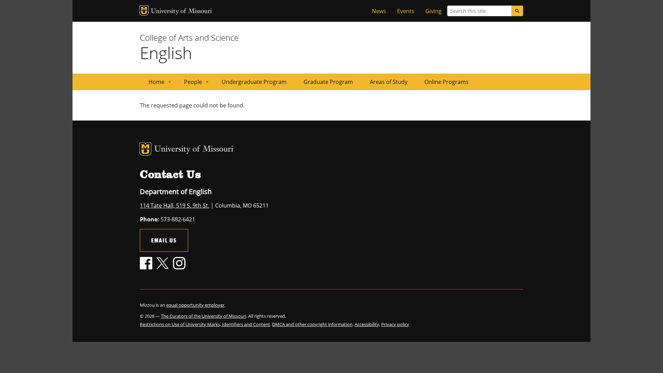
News (379, 11)
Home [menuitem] (152, 84)
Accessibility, (367, 324)
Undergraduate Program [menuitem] (254, 82)
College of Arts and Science (189, 37)
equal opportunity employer (195, 305)
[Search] (517, 11)
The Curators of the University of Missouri (203, 316)
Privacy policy (395, 324)
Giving (433, 11)
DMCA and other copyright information (312, 324)
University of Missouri (181, 11)
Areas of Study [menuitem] (388, 82)
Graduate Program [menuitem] (328, 82)
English (166, 52)
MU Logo (144, 11)
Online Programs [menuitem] (446, 82)
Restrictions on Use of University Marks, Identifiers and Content (205, 324)
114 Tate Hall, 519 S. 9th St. (174, 205)
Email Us (164, 240)
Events (405, 11)
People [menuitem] (189, 84)
